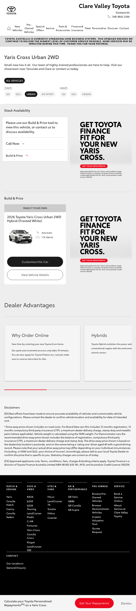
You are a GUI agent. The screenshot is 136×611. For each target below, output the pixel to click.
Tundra (51, 509)
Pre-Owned (100, 486)
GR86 (71, 501)
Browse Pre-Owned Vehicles (99, 497)
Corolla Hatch (10, 502)
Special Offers (40, 28)
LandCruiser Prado (34, 515)
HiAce (51, 513)
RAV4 (30, 496)
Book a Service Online (118, 497)
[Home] (9, 28)
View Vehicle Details (35, 275)
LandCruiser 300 (34, 548)
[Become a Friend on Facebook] (8, 579)
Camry (10, 509)
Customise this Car (35, 262)
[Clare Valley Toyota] (11, 10)
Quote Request (97, 530)
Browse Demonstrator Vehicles (100, 508)
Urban (31, 94)
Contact (124, 28)
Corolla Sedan (10, 515)
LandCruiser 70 (54, 502)
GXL (18, 94)
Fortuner (32, 525)
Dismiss (126, 603)
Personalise (99, 28)
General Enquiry (16, 567)
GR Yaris (73, 496)
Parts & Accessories (63, 28)
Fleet (88, 28)
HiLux (50, 496)
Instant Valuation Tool (98, 520)
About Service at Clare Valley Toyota (121, 510)
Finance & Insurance (77, 28)
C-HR (30, 521)
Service (50, 28)
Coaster (52, 517)
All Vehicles (14, 80)
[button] (17, 155)
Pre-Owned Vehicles (29, 28)
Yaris (9, 496)
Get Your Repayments (94, 603)
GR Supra (73, 509)
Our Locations (14, 563)
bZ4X (30, 501)
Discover (112, 28)
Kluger (31, 542)
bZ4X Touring (31, 507)
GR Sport (47, 94)
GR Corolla (74, 505)
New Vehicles (17, 28)
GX (8, 94)
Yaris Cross (33, 530)
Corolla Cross (31, 536)
